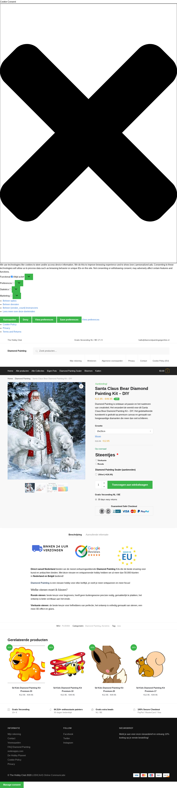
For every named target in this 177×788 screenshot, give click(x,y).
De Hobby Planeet (17, 755)
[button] (88, 133)
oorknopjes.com (15, 751)
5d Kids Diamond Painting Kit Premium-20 (109, 689)
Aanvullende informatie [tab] (97, 534)
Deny (25, 319)
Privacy (6, 328)
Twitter (66, 738)
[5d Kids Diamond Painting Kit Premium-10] (67, 664)
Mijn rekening (76, 361)
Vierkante (102, 460)
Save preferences (69, 319)
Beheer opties (9, 301)
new (119, 626)
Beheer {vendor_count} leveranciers (20, 308)
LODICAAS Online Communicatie (48, 775)
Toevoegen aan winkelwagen (130, 484)
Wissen (98, 436)
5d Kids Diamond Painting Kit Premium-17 (150, 689)
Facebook (68, 734)
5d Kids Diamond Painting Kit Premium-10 (67, 689)
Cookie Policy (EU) (161, 361)
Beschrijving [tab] (75, 534)
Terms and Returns (12, 332)
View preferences (44, 319)
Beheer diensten (11, 304)
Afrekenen (91, 361)
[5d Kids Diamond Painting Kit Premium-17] (150, 664)
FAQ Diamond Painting (19, 747)
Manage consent (12, 785)
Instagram (68, 743)
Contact (143, 361)
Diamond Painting (17, 351)
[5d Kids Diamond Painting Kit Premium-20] (109, 664)
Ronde (101, 464)
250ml (105, 474)
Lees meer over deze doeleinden (19, 311)
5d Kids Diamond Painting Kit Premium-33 (26, 689)
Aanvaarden (9, 319)
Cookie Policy (9, 324)
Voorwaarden (14, 743)
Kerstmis (105, 626)
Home (10, 378)
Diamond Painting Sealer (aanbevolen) (115, 470)
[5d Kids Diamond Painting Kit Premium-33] (26, 664)
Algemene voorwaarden (112, 361)
